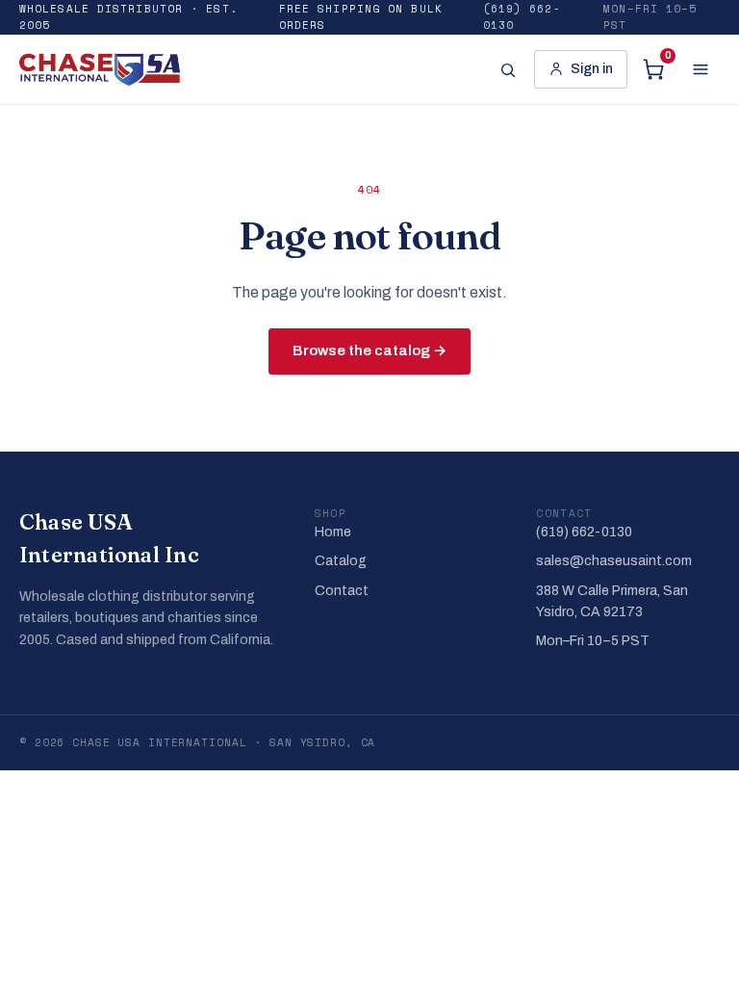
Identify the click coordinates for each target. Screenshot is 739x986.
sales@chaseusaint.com (614, 561)
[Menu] (700, 69)
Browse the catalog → (369, 350)
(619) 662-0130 (522, 17)
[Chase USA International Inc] (99, 69)
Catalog (341, 561)
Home (333, 532)
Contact (342, 591)
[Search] (507, 69)
